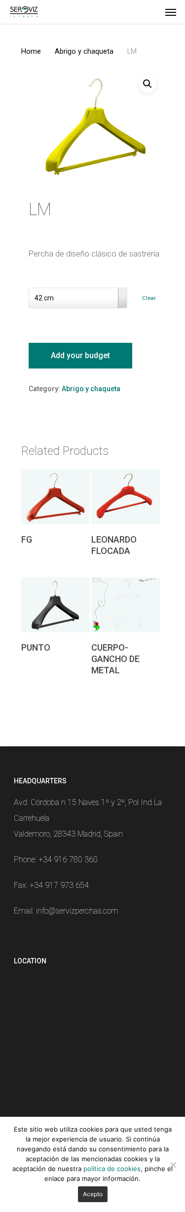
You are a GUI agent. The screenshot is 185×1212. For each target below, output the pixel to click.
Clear (149, 297)
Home (31, 51)
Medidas (45, 280)
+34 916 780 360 (68, 859)
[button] (147, 84)
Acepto (93, 1194)
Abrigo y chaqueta (84, 51)
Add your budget (80, 355)
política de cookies (112, 1169)
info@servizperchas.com (77, 911)
